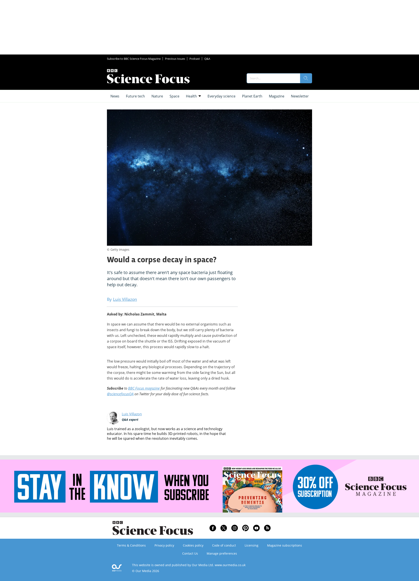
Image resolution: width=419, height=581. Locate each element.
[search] (306, 78)
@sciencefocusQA (120, 394)
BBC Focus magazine (144, 388)
